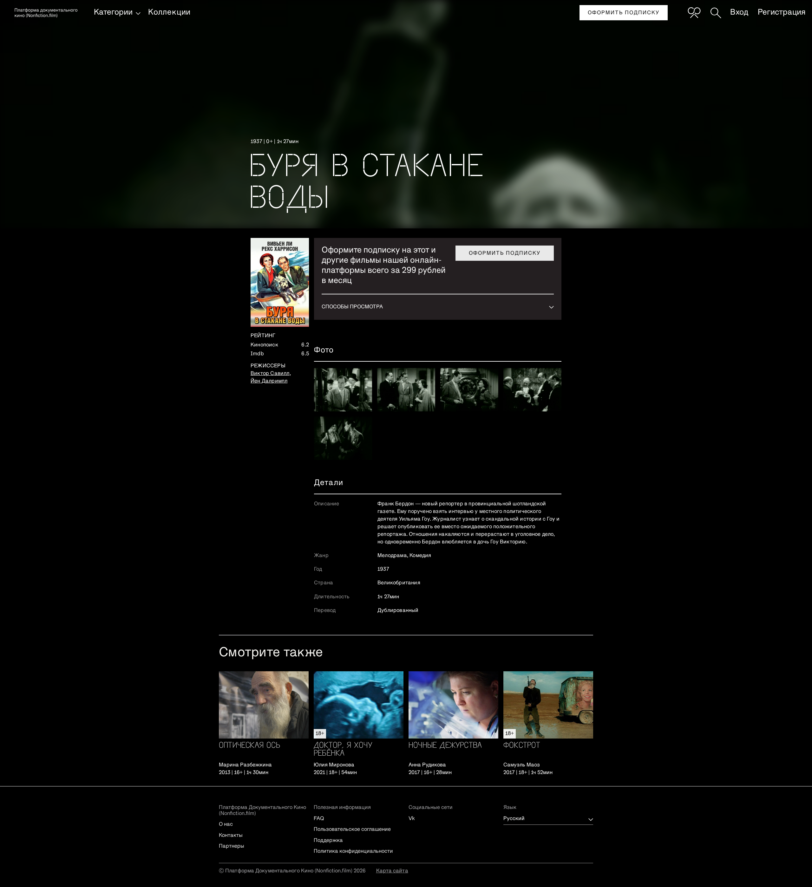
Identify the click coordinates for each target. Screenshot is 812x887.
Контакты (231, 835)
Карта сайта (392, 871)
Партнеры (231, 846)
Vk (412, 818)
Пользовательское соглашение (352, 829)
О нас (226, 824)
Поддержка (328, 840)
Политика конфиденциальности (353, 851)
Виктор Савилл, (271, 373)
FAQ (319, 818)
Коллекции (169, 12)
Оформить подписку (623, 13)
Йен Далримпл (269, 381)
